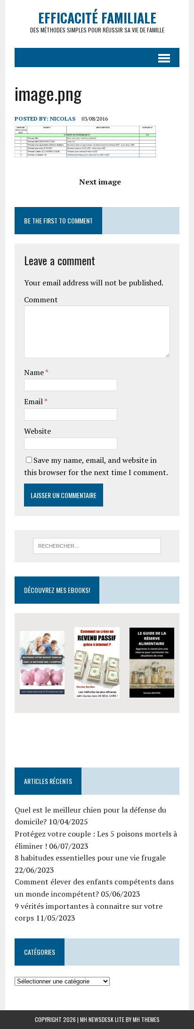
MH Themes (146, 1019)
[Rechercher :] (97, 545)
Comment (41, 299)
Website (37, 431)
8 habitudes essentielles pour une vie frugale (90, 857)
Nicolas (62, 118)
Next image (100, 182)
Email (34, 401)
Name (34, 372)
